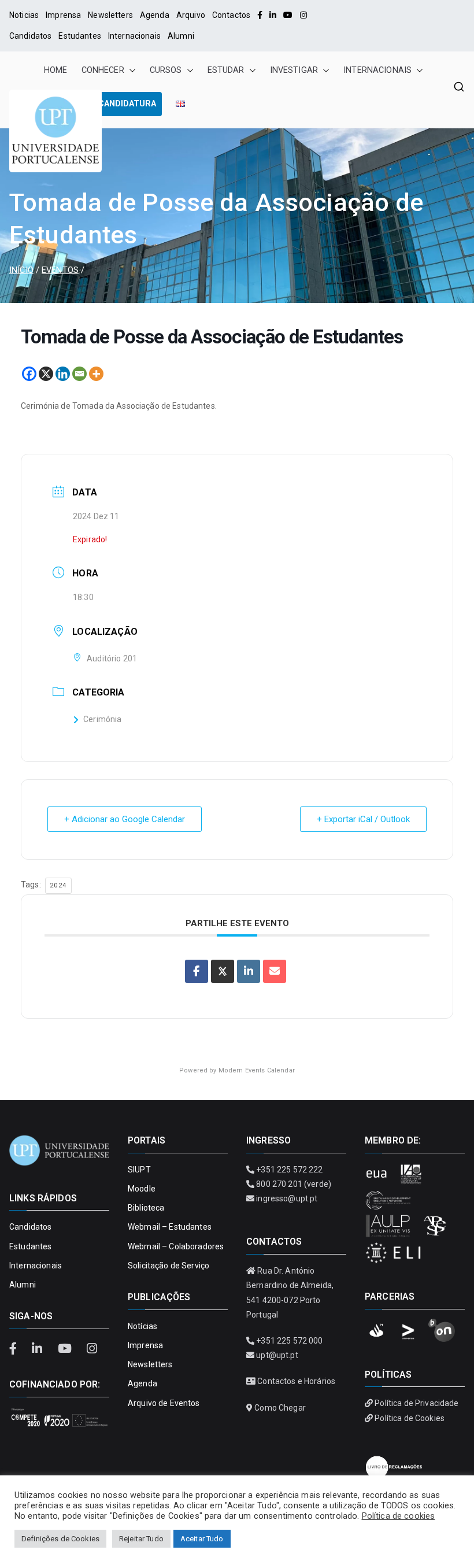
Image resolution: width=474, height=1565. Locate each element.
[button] (130, 70)
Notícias (142, 1326)
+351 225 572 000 (289, 1340)
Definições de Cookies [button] (60, 1538)
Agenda (154, 15)
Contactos (231, 15)
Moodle (141, 1188)
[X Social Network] (222, 971)
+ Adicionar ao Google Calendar (124, 819)
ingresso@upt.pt (286, 1198)
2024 (58, 885)
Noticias (24, 15)
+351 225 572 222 (289, 1169)
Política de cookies (398, 1516)
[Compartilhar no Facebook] (196, 971)
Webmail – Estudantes (170, 1226)
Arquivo (190, 15)
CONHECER (103, 70)
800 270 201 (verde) (293, 1184)
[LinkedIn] (272, 15)
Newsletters (110, 15)
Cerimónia (102, 719)
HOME (56, 70)
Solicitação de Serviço (168, 1265)
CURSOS (166, 70)
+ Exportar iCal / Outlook (363, 819)
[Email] (79, 374)
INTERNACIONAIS (377, 70)
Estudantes (79, 35)
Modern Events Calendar (257, 1070)
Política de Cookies (410, 1418)
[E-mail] (274, 971)
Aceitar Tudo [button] (202, 1538)
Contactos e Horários (296, 1381)
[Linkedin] (62, 374)
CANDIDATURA (127, 104)
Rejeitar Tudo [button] (141, 1538)
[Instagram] (303, 15)
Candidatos (30, 35)
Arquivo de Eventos (164, 1403)
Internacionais (134, 35)
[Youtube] (287, 15)
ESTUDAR (226, 70)
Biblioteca (146, 1207)
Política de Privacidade (416, 1403)
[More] (96, 374)
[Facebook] (259, 15)
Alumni (181, 35)
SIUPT (139, 1169)
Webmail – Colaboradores (176, 1246)
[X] (46, 374)
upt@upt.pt (277, 1355)
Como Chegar (280, 1407)
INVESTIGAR (294, 70)
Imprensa (63, 15)
